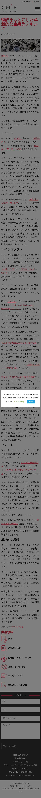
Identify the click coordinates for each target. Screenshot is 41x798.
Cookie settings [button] (19, 402)
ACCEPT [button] (30, 401)
